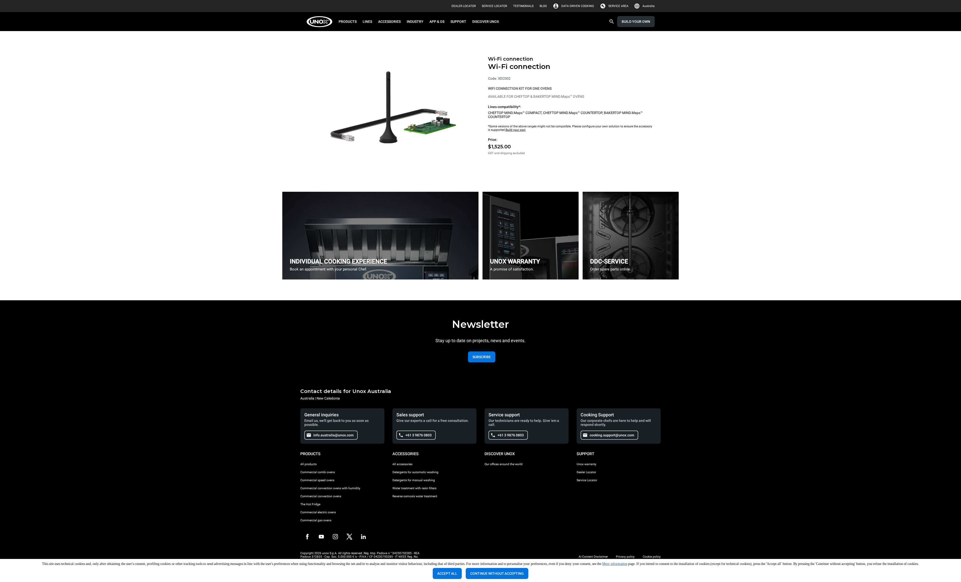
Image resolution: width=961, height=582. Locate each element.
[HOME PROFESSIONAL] (321, 21)
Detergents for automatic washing (415, 472)
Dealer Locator (586, 472)
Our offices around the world (504, 464)
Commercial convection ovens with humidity (330, 488)
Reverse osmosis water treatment (414, 496)
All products (308, 464)
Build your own (516, 130)
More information (614, 564)
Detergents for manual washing (413, 480)
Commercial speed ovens (317, 480)
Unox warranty (586, 464)
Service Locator (587, 480)
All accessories (402, 464)
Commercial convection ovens (320, 496)
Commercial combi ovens (317, 472)
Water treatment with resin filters (414, 488)
